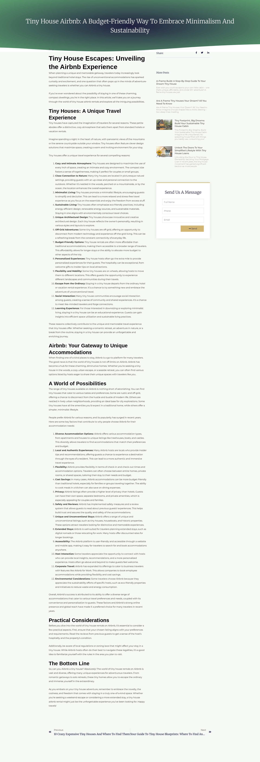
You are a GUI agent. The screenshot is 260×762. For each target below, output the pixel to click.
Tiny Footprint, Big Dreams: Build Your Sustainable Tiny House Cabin (190, 123)
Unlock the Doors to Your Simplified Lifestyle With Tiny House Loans (190, 150)
